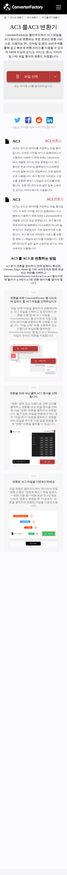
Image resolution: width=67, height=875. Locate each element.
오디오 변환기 (16, 17)
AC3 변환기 (32, 17)
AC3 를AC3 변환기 (50, 17)
